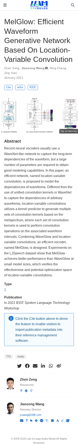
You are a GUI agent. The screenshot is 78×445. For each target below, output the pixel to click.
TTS (8, 356)
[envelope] (35, 366)
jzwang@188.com (30, 414)
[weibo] (59, 366)
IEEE (33, 87)
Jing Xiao (10, 73)
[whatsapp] (51, 366)
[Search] (73, 5)
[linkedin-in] (43, 366)
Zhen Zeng (12, 68)
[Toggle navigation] (5, 5)
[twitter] (19, 366)
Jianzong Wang (32, 68)
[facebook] (27, 366)
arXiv (20, 87)
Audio (20, 356)
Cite (8, 87)
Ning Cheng (58, 68)
